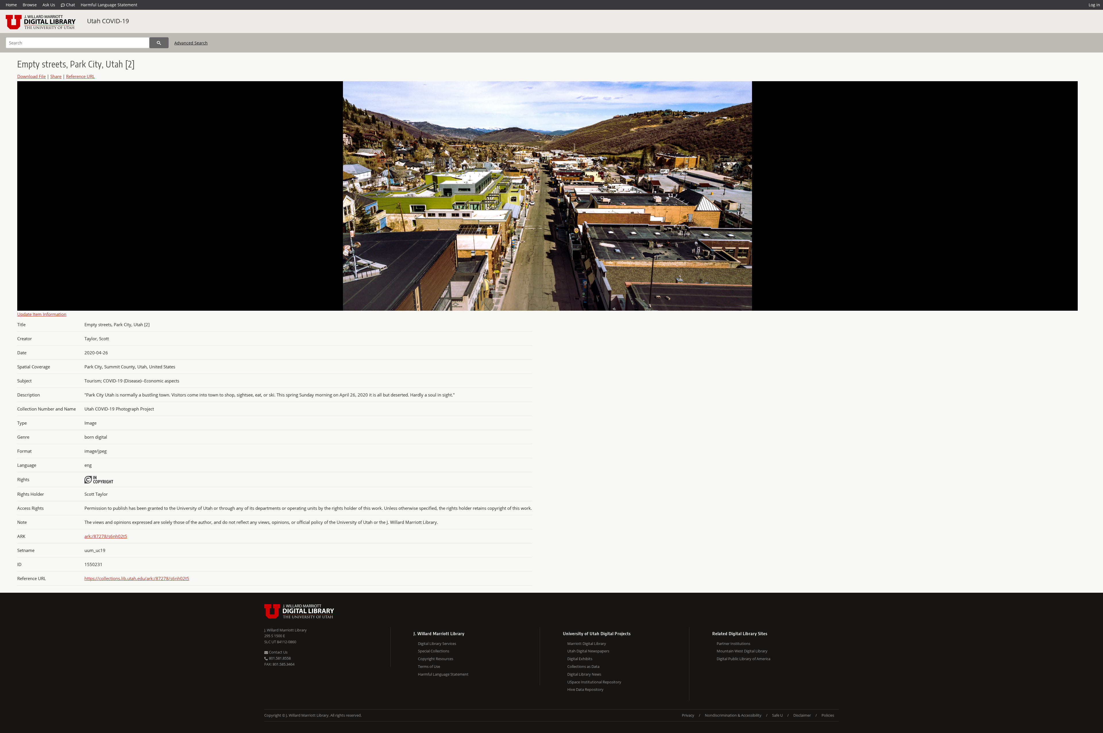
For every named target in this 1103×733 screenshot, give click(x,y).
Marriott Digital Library (586, 643)
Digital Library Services (437, 643)
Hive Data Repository (585, 689)
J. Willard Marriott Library (285, 630)
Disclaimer (802, 715)
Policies (828, 715)
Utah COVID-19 (108, 21)
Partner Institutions (733, 643)
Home (11, 4)
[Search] (159, 42)
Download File (31, 76)
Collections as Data (583, 666)
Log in (1094, 4)
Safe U (777, 715)
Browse (30, 4)
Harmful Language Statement (109, 4)
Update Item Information (41, 314)
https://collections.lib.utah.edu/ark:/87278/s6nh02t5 (136, 578)
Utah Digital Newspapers (588, 651)
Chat (70, 4)
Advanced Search (191, 43)
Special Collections (433, 651)
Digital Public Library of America (743, 658)
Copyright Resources (435, 658)
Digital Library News (584, 674)
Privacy (688, 715)
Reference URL (80, 76)
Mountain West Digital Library (742, 651)
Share (55, 76)
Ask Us (49, 4)
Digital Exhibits (579, 658)
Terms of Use (429, 666)
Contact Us (278, 652)
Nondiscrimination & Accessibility (733, 715)
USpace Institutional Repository (594, 682)
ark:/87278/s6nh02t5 (105, 536)
